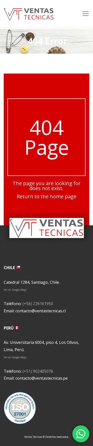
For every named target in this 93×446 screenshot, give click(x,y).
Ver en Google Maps (15, 289)
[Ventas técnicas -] (29, 13)
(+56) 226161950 (38, 303)
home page (63, 196)
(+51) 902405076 (38, 371)
